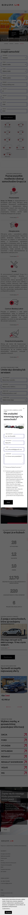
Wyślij (8, 502)
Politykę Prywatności (16, 467)
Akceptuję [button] (8, 912)
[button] (3, 912)
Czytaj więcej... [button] (6, 908)
